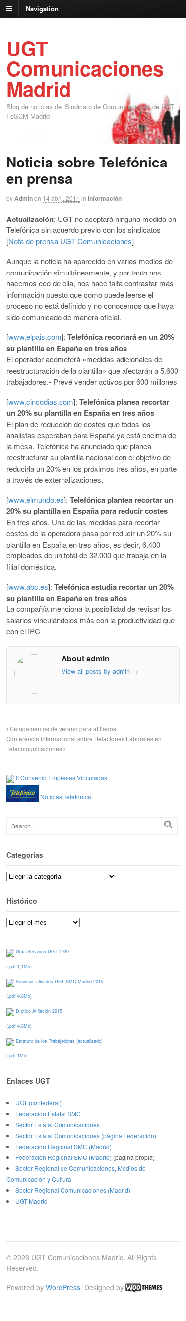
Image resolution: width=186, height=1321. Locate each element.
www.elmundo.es (36, 500)
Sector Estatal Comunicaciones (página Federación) (85, 1135)
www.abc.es (28, 586)
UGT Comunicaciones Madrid (85, 68)
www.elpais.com (35, 336)
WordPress (63, 1287)
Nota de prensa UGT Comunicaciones (70, 241)
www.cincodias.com (40, 401)
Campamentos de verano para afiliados (62, 729)
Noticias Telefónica (65, 796)
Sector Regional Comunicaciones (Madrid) (72, 1190)
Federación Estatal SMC (48, 1113)
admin (23, 198)
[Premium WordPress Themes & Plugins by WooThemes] (143, 1287)
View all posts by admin (100, 671)
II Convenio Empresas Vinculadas (61, 777)
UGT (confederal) (38, 1103)
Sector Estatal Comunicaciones (57, 1124)
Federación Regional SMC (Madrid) (63, 1146)
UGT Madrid (31, 1201)
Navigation (42, 8)
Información (105, 198)
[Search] (168, 824)
